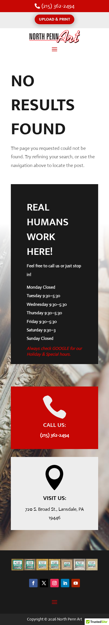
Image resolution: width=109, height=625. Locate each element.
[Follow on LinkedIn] (65, 583)
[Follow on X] (44, 583)
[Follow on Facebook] (33, 583)
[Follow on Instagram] (54, 583)
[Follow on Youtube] (75, 583)
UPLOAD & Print (54, 19)
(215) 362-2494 (58, 6)
